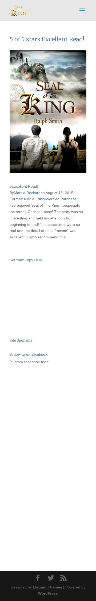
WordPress (48, 593)
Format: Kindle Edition (28, 199)
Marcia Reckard (27, 193)
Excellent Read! (25, 186)
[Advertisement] (36, 400)
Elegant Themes (47, 587)
